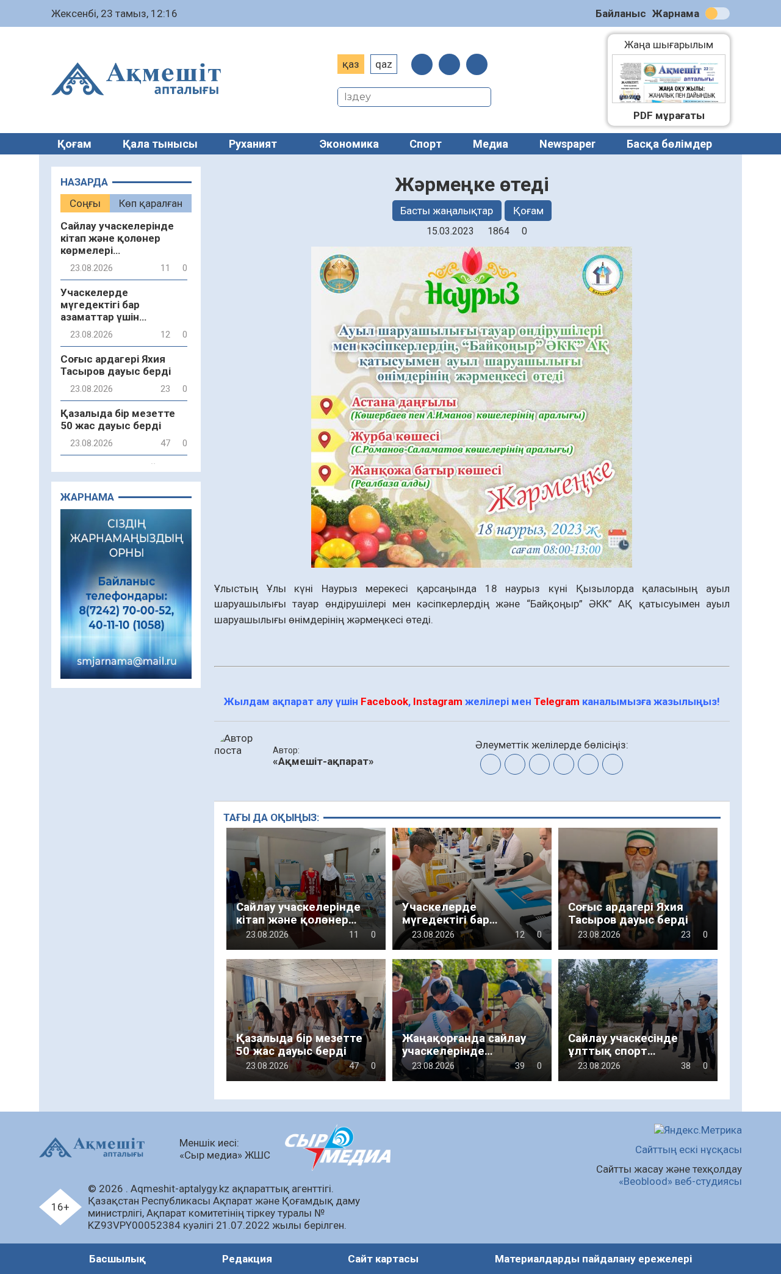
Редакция (247, 1259)
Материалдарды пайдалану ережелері (593, 1259)
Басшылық (117, 1259)
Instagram (437, 701)
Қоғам (74, 143)
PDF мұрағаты (669, 115)
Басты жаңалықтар (446, 210)
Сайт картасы (383, 1259)
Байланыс (621, 13)
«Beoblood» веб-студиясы (680, 1181)
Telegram (557, 701)
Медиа (490, 143)
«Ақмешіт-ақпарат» (323, 761)
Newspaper (567, 143)
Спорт (425, 143)
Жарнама (675, 13)
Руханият (253, 143)
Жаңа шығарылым (674, 44)
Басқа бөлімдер (669, 143)
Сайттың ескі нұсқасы (688, 1149)
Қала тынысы (160, 143)
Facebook (384, 701)
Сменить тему (717, 13)
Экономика (349, 143)
